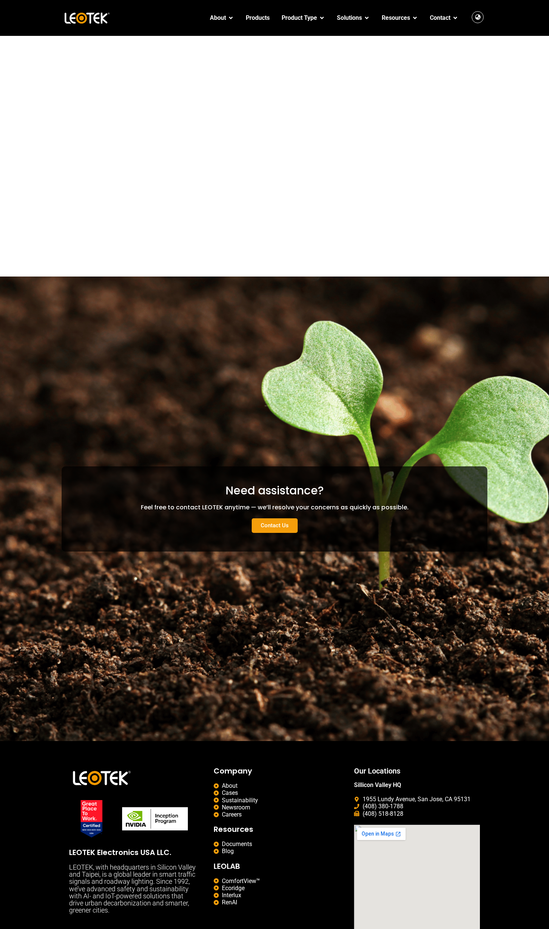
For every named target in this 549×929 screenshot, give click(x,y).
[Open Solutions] (367, 17)
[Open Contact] (455, 17)
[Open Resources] (415, 17)
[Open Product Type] (322, 17)
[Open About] (231, 17)
